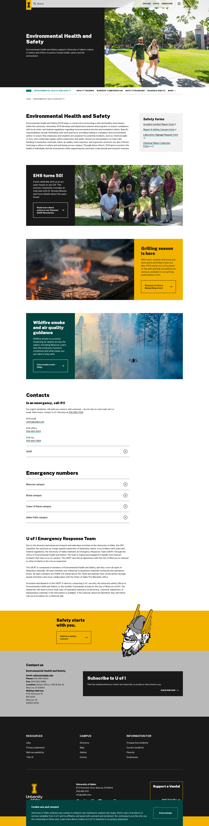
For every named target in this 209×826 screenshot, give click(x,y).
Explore (147, 4)
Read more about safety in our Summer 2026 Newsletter (47, 210)
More (172, 91)
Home (28, 99)
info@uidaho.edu (83, 795)
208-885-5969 (33, 441)
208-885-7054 (76, 412)
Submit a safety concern (68, 637)
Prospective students (137, 742)
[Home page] (28, 5)
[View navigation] (179, 3)
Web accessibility (35, 752)
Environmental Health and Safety (52, 91)
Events (83, 757)
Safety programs (135, 91)
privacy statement (119, 819)
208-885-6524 (33, 431)
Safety (83, 752)
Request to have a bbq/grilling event (154, 286)
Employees (132, 757)
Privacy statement (35, 747)
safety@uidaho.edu (35, 422)
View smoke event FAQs (46, 365)
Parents (130, 752)
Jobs (28, 742)
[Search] (35, 3)
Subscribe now (168, 690)
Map (82, 747)
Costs (156, 4)
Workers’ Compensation (110, 91)
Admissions (167, 4)
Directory (84, 742)
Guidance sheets (156, 91)
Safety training (85, 91)
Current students (135, 747)
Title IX (30, 757)
